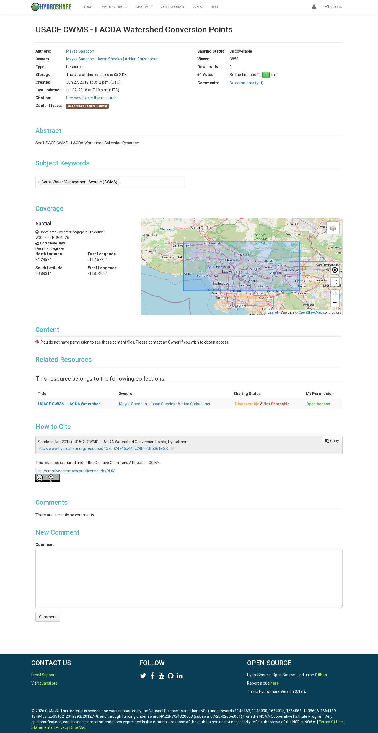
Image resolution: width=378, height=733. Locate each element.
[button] (314, 7)
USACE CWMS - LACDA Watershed (69, 404)
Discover (144, 6)
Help (214, 6)
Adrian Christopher (194, 404)
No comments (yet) (246, 83)
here (274, 683)
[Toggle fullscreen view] (335, 282)
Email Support (43, 675)
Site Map (79, 727)
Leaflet (273, 312)
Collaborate (173, 6)
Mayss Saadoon (133, 404)
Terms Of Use (331, 722)
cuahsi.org (49, 683)
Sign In (336, 6)
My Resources (114, 6)
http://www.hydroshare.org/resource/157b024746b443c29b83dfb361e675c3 (106, 448)
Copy (334, 441)
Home (87, 6)
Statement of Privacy (50, 727)
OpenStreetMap (310, 312)
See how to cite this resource (91, 98)
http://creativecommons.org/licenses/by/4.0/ (75, 471)
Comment (44, 544)
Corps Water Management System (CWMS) (79, 182)
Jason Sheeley (162, 404)
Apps (197, 6)
